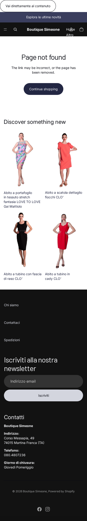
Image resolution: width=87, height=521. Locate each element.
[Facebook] (39, 509)
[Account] (71, 29)
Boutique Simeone (35, 491)
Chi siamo (11, 305)
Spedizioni (12, 340)
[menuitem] (70, 35)
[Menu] (5, 29)
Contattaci (12, 322)
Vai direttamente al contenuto (28, 6)
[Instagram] (47, 509)
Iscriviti (43, 395)
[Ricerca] (15, 29)
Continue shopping (43, 89)
